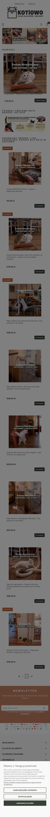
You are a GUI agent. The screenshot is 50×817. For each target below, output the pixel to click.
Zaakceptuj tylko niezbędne (25, 790)
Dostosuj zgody (25, 797)
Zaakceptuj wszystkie (25, 803)
